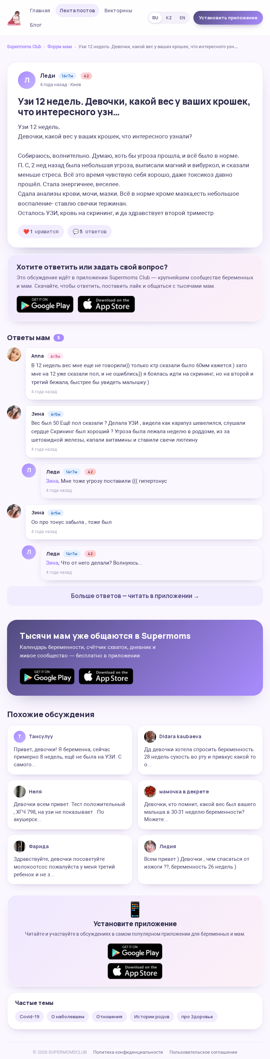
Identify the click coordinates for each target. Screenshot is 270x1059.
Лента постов (77, 10)
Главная (40, 10)
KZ (169, 18)
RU (155, 18)
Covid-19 (29, 1016)
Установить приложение (228, 17)
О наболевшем (67, 1016)
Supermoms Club (24, 46)
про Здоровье (197, 1016)
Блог (36, 24)
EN (182, 18)
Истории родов (151, 1016)
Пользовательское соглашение (203, 1052)
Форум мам (59, 46)
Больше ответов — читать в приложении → (135, 596)
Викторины (118, 10)
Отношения (109, 1016)
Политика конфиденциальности (128, 1052)
